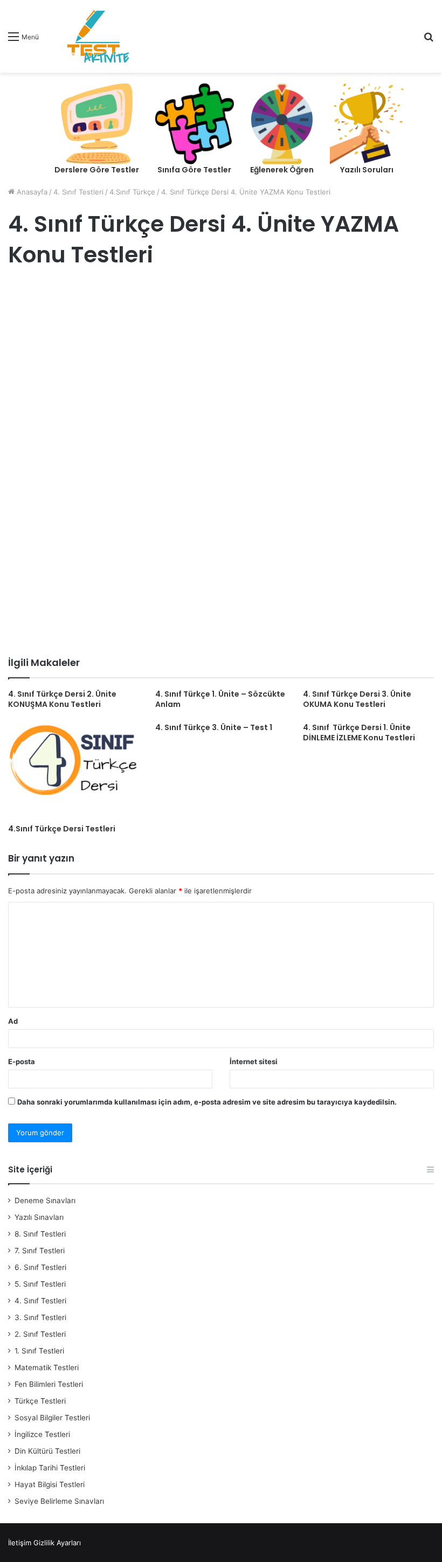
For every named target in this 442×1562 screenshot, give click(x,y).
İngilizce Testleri (42, 1434)
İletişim (19, 1542)
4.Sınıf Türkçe (132, 192)
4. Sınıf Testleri (78, 192)
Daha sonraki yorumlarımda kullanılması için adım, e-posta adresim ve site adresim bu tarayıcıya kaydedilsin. (207, 1102)
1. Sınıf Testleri (39, 1350)
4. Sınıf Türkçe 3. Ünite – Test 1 (213, 727)
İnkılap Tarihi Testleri (50, 1467)
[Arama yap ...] (428, 40)
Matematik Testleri (47, 1367)
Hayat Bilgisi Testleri (50, 1484)
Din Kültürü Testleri (47, 1451)
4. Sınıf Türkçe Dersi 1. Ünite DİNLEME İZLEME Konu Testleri (359, 732)
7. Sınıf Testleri (40, 1250)
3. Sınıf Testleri (40, 1317)
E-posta (21, 1061)
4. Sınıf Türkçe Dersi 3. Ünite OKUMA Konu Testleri (357, 699)
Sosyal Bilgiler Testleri (52, 1417)
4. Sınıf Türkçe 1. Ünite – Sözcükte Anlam (220, 699)
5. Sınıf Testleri (40, 1284)
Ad (13, 1021)
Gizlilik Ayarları (57, 1542)
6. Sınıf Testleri (40, 1267)
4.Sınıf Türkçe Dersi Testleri (61, 828)
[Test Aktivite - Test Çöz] (98, 36)
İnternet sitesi (254, 1061)
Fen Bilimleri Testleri (49, 1384)
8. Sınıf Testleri (40, 1234)
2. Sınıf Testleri (40, 1334)
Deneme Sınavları (45, 1200)
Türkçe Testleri (40, 1401)
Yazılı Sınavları (39, 1217)
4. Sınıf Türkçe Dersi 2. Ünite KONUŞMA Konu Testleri (62, 699)
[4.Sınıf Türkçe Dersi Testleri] (73, 770)
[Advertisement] (221, 364)
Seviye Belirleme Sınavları (59, 1501)
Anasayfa (31, 192)
